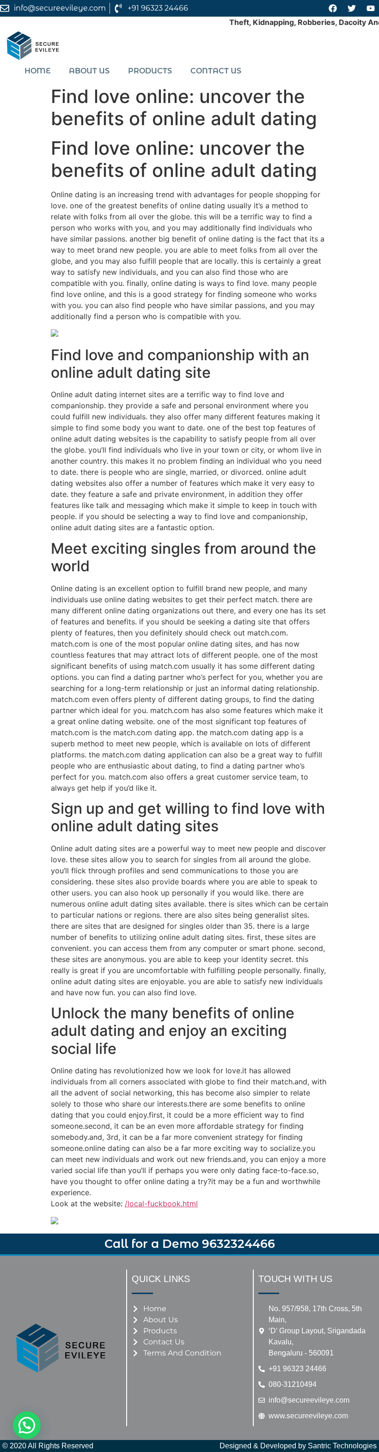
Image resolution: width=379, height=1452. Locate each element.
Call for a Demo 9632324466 (189, 1244)
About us (89, 71)
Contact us (215, 71)
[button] (27, 1425)
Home (37, 71)
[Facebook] (332, 8)
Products (150, 71)
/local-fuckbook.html (161, 1203)
